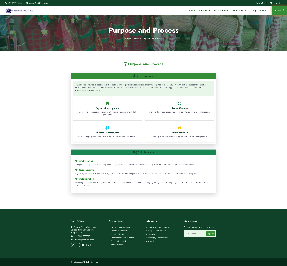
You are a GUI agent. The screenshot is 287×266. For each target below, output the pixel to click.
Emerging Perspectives (158, 237)
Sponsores (152, 234)
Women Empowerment (120, 227)
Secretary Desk (221, 10)
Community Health (118, 241)
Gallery (253, 10)
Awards (151, 241)
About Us (203, 10)
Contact (264, 10)
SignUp (211, 233)
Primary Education (118, 234)
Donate (277, 10)
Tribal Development (119, 230)
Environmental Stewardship (122, 237)
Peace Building (117, 244)
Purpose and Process (157, 230)
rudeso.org (77, 262)
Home (192, 10)
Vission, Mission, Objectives (159, 227)
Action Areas (238, 10)
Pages (136, 38)
